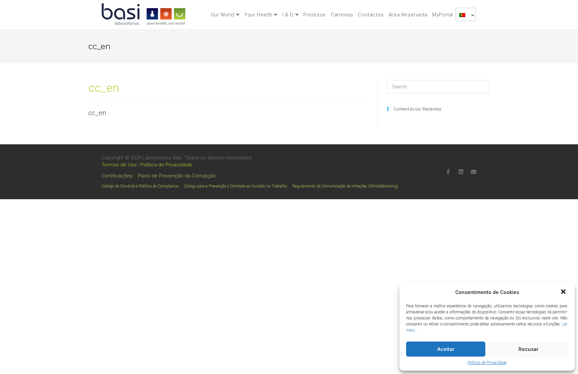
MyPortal (442, 15)
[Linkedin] (461, 171)
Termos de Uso (119, 165)
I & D (288, 15)
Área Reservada (408, 15)
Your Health (259, 15)
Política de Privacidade (487, 362)
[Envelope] (473, 171)
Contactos (370, 15)
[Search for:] (438, 86)
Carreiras (342, 15)
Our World (223, 15)
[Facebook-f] (448, 171)
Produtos (314, 15)
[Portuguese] (463, 14)
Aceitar (446, 349)
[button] (564, 292)
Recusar (528, 349)
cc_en (97, 113)
